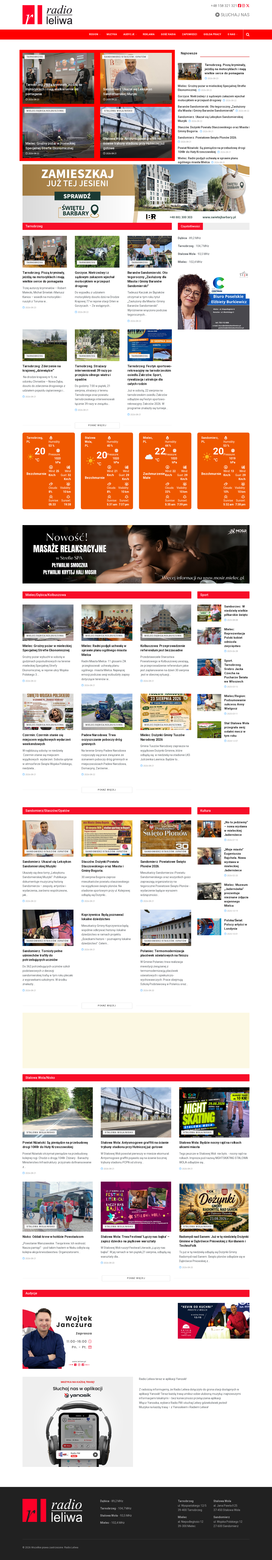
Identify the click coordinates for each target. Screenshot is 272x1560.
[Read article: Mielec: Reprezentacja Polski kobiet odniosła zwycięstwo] (209, 635)
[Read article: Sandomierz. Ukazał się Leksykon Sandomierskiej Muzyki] (136, 78)
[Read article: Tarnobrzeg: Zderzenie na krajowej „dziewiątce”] (45, 345)
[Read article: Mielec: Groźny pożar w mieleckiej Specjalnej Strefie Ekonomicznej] (58, 132)
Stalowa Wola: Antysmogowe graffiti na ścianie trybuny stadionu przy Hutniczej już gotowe (133, 143)
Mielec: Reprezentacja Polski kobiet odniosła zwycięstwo (234, 638)
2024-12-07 (232, 741)
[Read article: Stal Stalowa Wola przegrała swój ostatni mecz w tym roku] (209, 729)
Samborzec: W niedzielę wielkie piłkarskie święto (236, 611)
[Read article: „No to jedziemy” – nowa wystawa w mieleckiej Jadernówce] (209, 828)
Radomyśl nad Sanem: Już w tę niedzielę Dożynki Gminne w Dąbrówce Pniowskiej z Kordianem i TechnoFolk (214, 1241)
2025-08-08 (232, 620)
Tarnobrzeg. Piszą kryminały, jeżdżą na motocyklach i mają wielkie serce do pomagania (53, 89)
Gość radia (168, 34)
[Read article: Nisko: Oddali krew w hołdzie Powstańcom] (58, 1207)
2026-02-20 (232, 875)
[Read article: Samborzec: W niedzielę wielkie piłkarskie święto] (209, 613)
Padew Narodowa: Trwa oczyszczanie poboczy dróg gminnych (101, 739)
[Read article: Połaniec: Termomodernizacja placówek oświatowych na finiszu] (165, 928)
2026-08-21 (111, 153)
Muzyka (112, 34)
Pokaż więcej (97, 425)
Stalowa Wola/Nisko (118, 111)
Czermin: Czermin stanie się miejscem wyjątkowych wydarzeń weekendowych (47, 739)
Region (93, 34)
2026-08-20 (148, 990)
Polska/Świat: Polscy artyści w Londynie (235, 924)
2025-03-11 (232, 714)
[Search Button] (247, 35)
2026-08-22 (111, 99)
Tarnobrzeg (34, 57)
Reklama (149, 34)
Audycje (128, 34)
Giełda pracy (212, 34)
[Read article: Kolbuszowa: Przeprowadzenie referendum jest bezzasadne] (165, 623)
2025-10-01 (232, 934)
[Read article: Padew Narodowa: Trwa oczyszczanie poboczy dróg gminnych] (106, 712)
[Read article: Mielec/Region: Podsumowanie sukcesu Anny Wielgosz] (209, 702)
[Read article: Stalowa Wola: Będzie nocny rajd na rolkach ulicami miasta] (214, 1112)
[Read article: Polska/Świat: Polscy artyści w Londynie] (209, 926)
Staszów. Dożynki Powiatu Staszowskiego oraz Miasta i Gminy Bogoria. (102, 866)
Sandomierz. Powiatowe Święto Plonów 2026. (207, 137)
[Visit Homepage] (47, 14)
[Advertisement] (136, 1040)
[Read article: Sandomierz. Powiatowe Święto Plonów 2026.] (165, 838)
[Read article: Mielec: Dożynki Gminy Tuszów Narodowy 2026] (165, 712)
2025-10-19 (232, 911)
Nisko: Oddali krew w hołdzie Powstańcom (53, 1237)
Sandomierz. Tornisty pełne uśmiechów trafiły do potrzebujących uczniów (43, 955)
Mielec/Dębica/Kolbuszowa (45, 111)
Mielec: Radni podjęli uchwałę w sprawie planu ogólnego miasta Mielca (104, 650)
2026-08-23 (33, 99)
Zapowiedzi (189, 34)
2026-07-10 (232, 840)
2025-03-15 (232, 687)
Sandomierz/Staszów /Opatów (125, 57)
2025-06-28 (232, 651)
